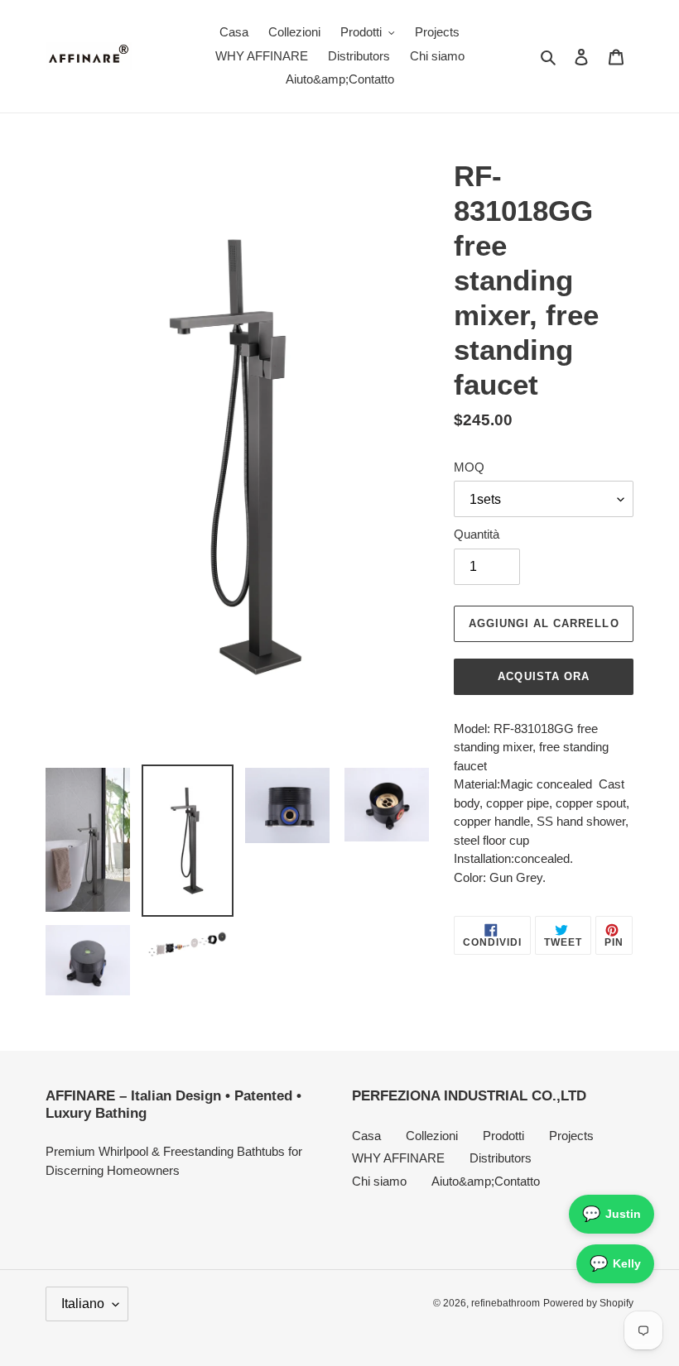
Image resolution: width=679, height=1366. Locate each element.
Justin (611, 1213)
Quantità (476, 534)
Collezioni (432, 1136)
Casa (366, 1136)
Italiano (82, 1304)
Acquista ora (543, 676)
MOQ (469, 467)
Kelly (615, 1263)
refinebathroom (505, 1303)
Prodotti (503, 1136)
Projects (571, 1136)
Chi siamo (379, 1181)
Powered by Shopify (588, 1303)
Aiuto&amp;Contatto (485, 1181)
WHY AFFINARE (398, 1158)
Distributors (501, 1158)
